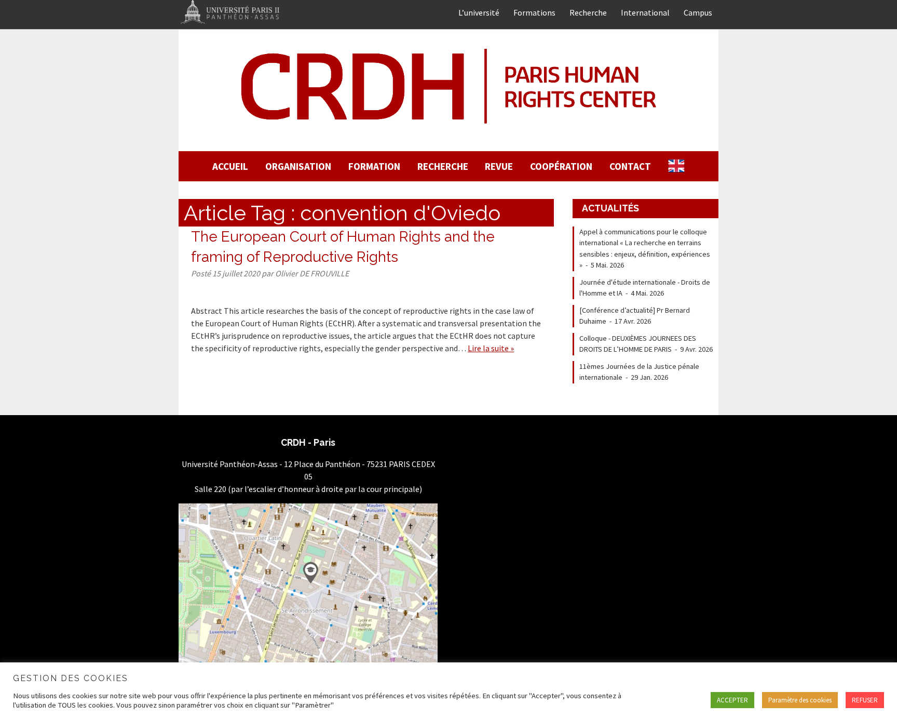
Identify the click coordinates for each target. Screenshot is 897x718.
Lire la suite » (491, 348)
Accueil (230, 166)
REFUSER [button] (865, 700)
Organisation (298, 166)
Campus (698, 12)
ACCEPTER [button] (732, 700)
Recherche (588, 12)
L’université (478, 12)
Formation (374, 166)
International (645, 12)
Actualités (610, 208)
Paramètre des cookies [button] (800, 700)
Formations (534, 12)
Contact (630, 166)
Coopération (561, 166)
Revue (499, 166)
